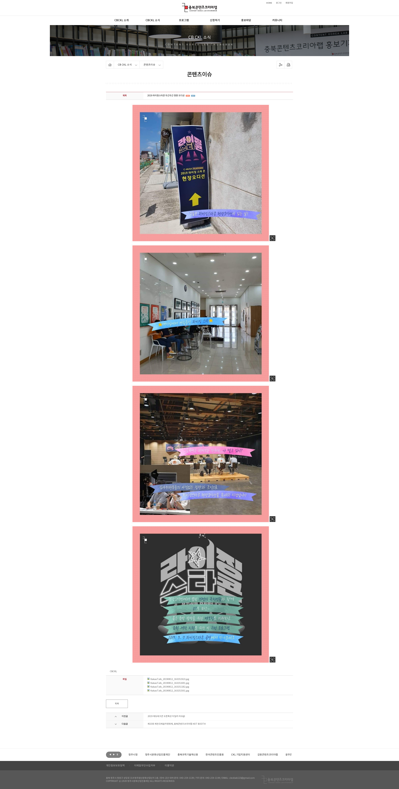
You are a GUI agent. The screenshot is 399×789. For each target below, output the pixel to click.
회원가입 (289, 3)
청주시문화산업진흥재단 (141, 754)
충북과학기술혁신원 (171, 754)
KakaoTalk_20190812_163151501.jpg (169, 691)
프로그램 (184, 20)
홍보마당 (246, 20)
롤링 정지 (117, 754)
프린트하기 (288, 64)
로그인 (279, 3)
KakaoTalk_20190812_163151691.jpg (169, 683)
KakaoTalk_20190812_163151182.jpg (169, 687)
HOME (269, 3)
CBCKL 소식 (153, 20)
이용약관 (169, 765)
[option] (141, 755)
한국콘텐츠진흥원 (198, 754)
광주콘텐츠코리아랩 (279, 754)
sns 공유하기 (280, 64)
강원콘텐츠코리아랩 (251, 754)
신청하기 (215, 20)
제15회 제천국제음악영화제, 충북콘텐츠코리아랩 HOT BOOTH (177, 724)
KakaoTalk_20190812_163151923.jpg (169, 679)
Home (107, 62)
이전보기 (110, 754)
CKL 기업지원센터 (223, 754)
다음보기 (113, 754)
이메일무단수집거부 (144, 765)
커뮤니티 (277, 20)
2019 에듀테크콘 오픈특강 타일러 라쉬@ (166, 716)
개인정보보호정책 (115, 765)
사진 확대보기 (272, 238)
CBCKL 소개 (121, 20)
